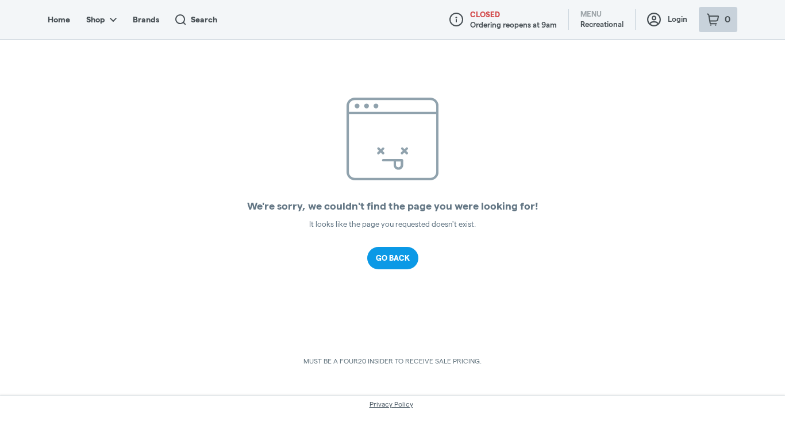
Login (677, 19)
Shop (95, 19)
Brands (146, 19)
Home (59, 19)
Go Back (393, 258)
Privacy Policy (391, 404)
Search (204, 19)
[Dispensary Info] (456, 19)
